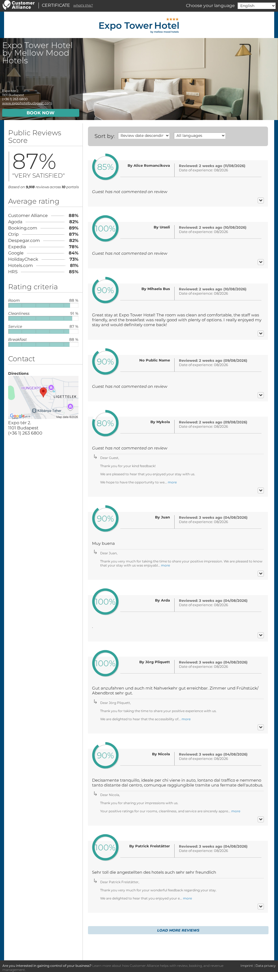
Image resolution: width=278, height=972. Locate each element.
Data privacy (265, 966)
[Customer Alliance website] (18, 8)
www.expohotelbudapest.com (27, 103)
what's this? (83, 5)
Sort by (104, 136)
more (172, 482)
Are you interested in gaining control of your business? (46, 966)
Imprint (247, 966)
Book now (41, 112)
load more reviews (178, 930)
